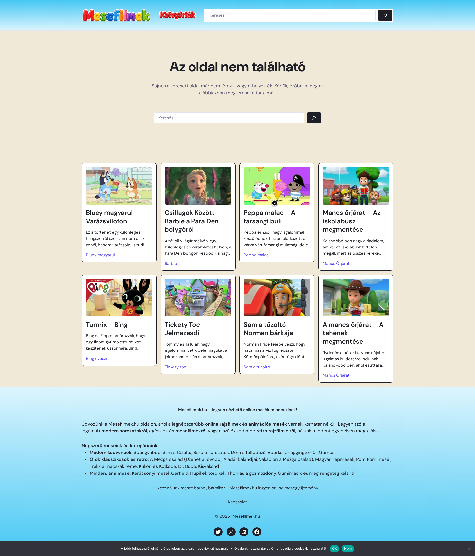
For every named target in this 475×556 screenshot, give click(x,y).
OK (334, 548)
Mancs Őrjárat (336, 263)
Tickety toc (175, 367)
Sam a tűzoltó (257, 367)
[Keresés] (385, 15)
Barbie (171, 263)
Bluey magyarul (100, 255)
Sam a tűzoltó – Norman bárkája (268, 328)
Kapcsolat (237, 502)
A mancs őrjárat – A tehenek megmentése (353, 333)
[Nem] (468, 548)
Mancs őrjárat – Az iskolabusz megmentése (351, 221)
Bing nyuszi (96, 358)
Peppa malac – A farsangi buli (269, 216)
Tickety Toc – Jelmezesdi (185, 328)
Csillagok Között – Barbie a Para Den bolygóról (192, 221)
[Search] (314, 117)
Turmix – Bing (107, 324)
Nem (348, 548)
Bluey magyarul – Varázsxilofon (112, 216)
